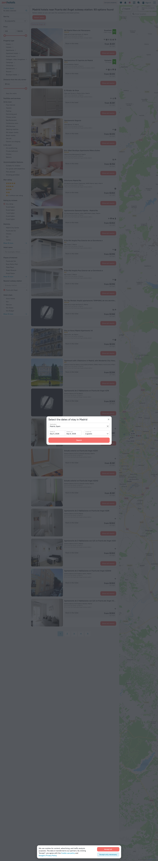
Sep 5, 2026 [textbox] (54, 434)
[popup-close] (108, 419)
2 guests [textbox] (88, 434)
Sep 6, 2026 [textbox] (71, 434)
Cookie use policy (68, 853)
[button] (108, 426)
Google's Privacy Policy (48, 855)
